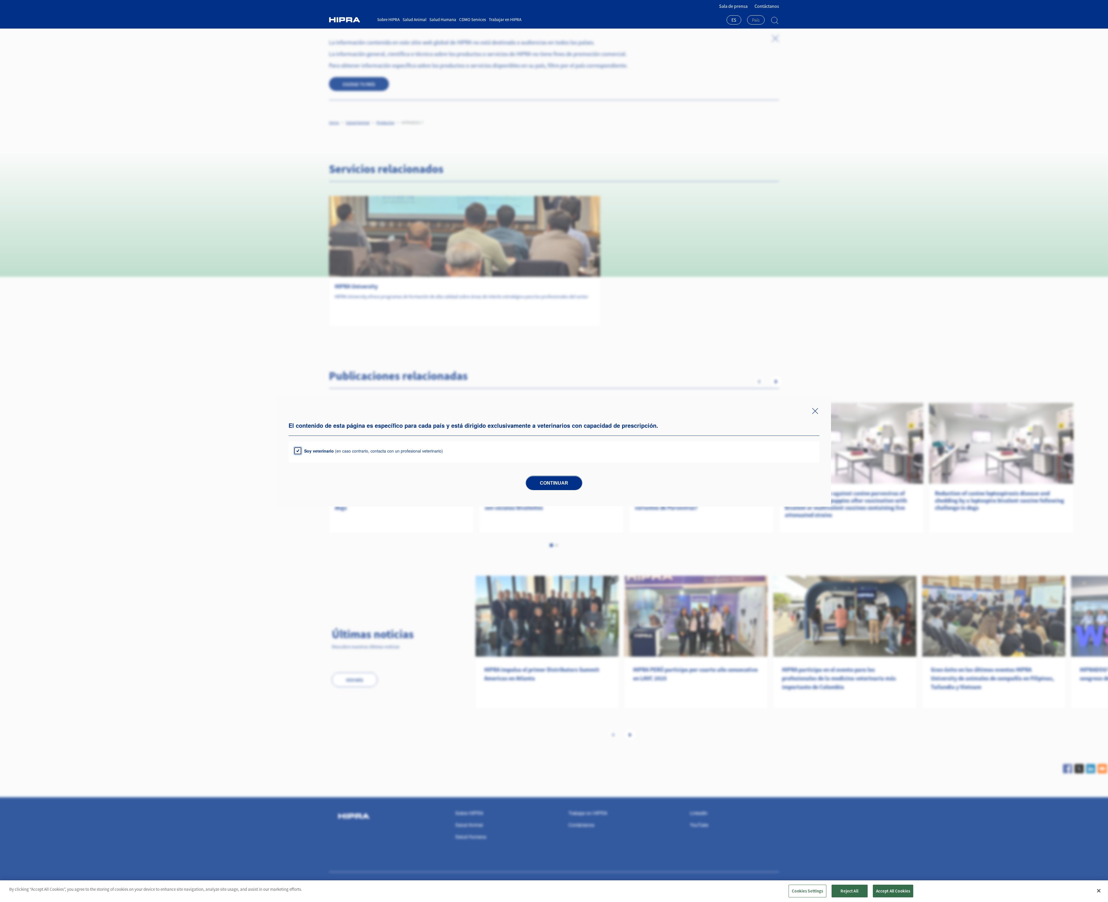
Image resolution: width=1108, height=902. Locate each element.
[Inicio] (351, 20)
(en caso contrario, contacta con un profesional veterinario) (373, 451)
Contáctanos (767, 6)
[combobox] (734, 20)
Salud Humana (442, 19)
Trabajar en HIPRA (505, 19)
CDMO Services (472, 19)
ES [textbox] (733, 20)
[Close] (1098, 890)
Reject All (849, 891)
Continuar (554, 483)
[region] (554, 891)
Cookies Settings (807, 891)
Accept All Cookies (893, 891)
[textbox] (756, 20)
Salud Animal (414, 19)
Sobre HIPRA (388, 19)
